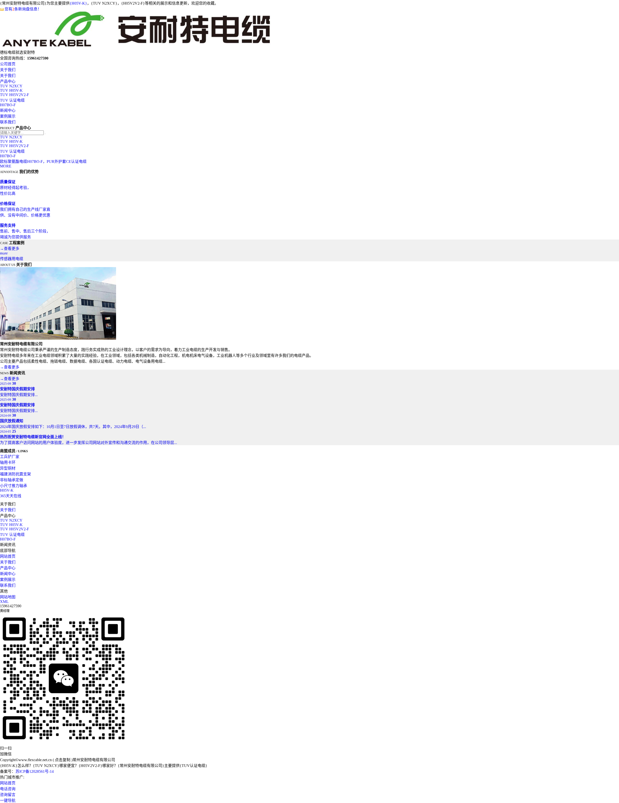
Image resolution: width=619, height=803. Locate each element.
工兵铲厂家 (9, 457)
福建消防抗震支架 (15, 474)
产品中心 (7, 81)
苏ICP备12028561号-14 (34, 771)
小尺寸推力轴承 (13, 486)
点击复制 (62, 760)
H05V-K (7, 490)
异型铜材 (7, 468)
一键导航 (7, 800)
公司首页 (7, 64)
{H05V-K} (78, 3)
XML (4, 602)
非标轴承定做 (11, 480)
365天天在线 (10, 496)
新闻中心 (7, 110)
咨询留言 (7, 795)
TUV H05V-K (11, 90)
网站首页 (7, 556)
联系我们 (7, 122)
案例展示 (7, 116)
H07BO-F (8, 105)
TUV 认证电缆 (12, 100)
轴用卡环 (7, 462)
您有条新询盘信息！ (23, 9)
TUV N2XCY (11, 86)
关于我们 (7, 70)
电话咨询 (7, 789)
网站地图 (7, 597)
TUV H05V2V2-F (14, 95)
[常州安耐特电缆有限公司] (136, 47)
